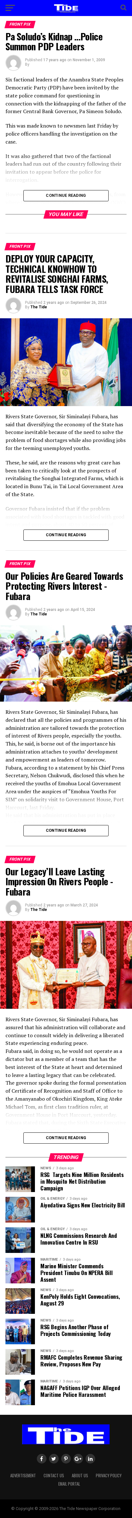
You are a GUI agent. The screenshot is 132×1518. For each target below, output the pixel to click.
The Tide (38, 307)
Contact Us (54, 1475)
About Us (80, 1475)
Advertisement (23, 1475)
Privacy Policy (108, 1475)
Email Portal (69, 1484)
